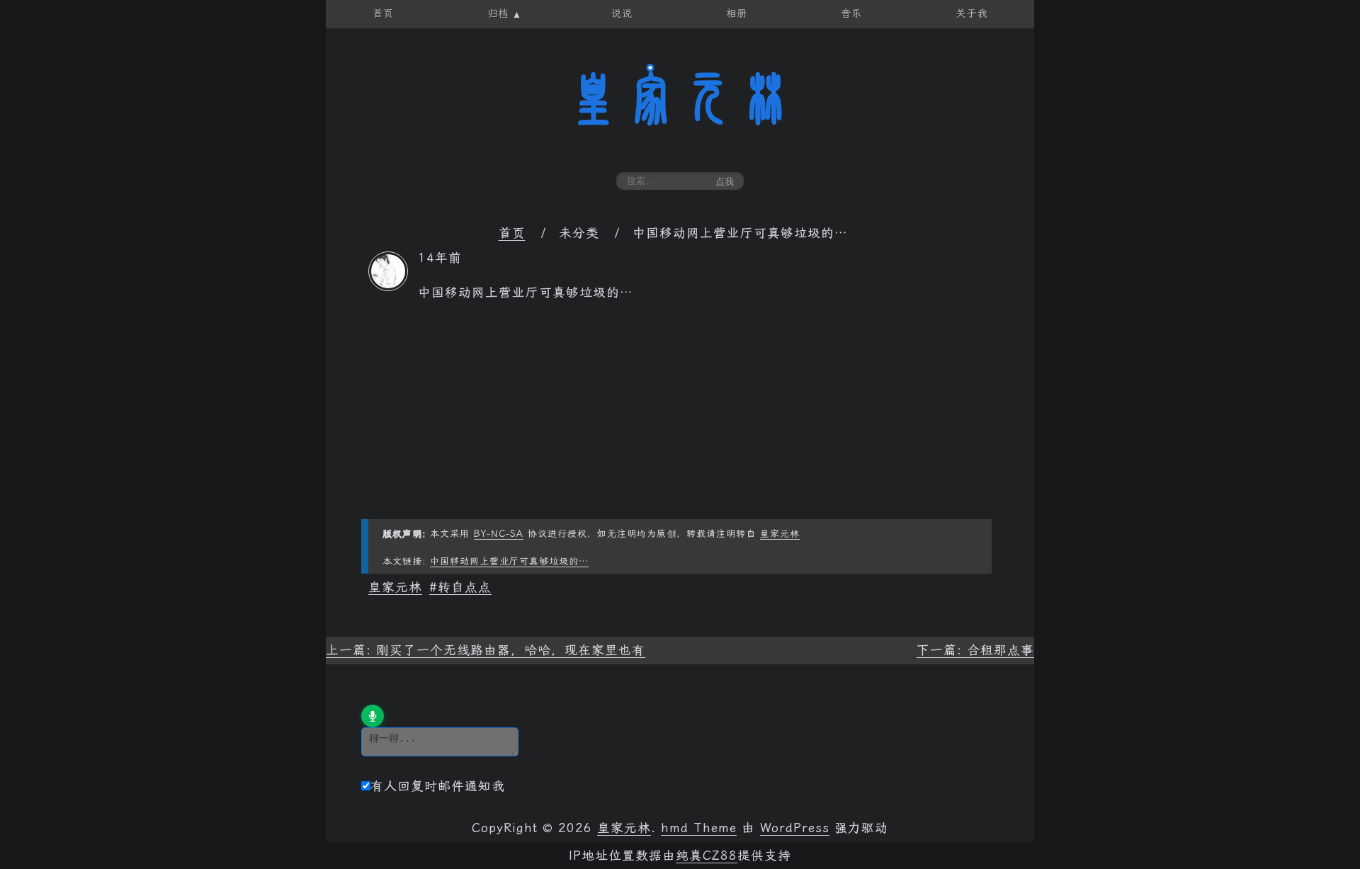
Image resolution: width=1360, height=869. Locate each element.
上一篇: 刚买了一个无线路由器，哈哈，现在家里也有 (485, 650)
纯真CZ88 (706, 855)
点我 (724, 181)
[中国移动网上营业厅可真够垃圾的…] (388, 287)
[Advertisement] (680, 420)
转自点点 (465, 587)
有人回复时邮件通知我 (437, 786)
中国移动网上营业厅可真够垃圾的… (509, 561)
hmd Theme (699, 828)
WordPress (794, 828)
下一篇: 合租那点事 (975, 650)
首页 (512, 233)
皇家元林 (680, 98)
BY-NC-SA (498, 533)
